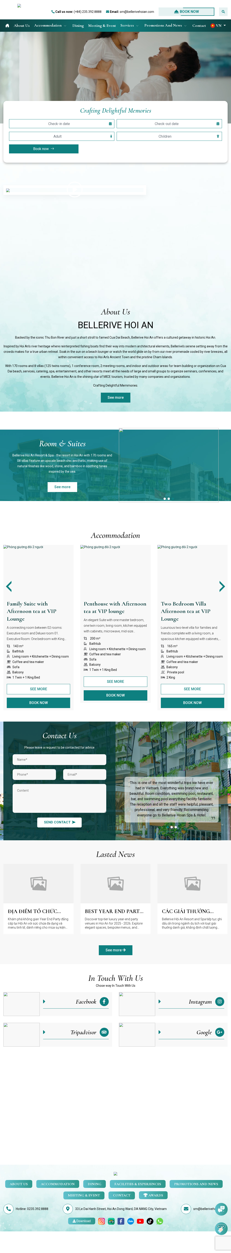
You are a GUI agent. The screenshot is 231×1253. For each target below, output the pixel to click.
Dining (78, 25)
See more (116, 397)
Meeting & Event (102, 25)
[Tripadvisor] (111, 1221)
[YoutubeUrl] (140, 1221)
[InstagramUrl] (101, 1221)
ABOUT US (19, 1184)
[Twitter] (150, 1221)
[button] (218, 26)
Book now (189, 11)
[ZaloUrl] (130, 1221)
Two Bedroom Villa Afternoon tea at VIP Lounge (108, 611)
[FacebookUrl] (121, 1221)
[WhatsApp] (159, 1221)
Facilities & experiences (137, 1184)
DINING (94, 1184)
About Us (22, 25)
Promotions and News (163, 25)
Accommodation (48, 25)
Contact (199, 25)
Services (127, 25)
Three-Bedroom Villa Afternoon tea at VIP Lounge (185, 611)
